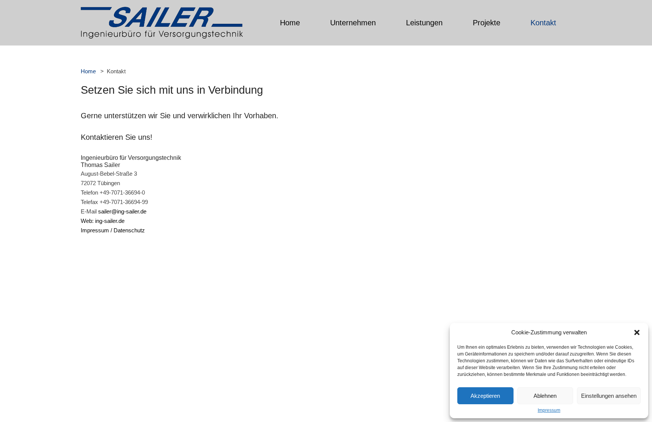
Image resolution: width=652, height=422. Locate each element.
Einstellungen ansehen (609, 396)
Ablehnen (545, 396)
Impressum (549, 410)
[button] (637, 332)
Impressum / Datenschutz (113, 230)
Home (88, 71)
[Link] (162, 23)
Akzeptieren (485, 396)
